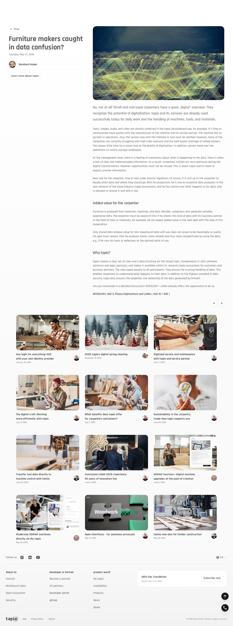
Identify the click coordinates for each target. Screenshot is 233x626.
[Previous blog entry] (214, 303)
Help (24, 619)
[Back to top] (225, 596)
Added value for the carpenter (116, 203)
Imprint (51, 619)
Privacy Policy (37, 619)
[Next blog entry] (221, 303)
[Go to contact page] (225, 607)
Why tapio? (101, 252)
